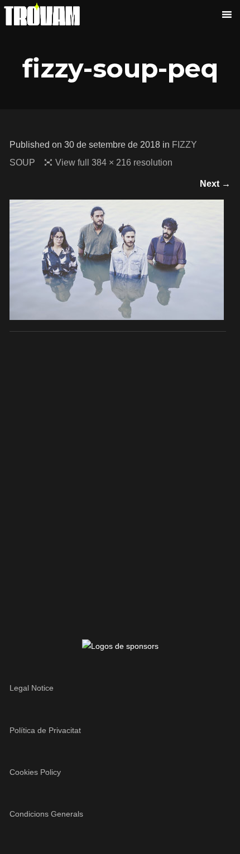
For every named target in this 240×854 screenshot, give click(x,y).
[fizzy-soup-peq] (116, 313)
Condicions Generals (46, 813)
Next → (215, 183)
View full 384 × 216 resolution (113, 162)
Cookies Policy (35, 772)
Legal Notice (31, 687)
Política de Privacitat (45, 730)
